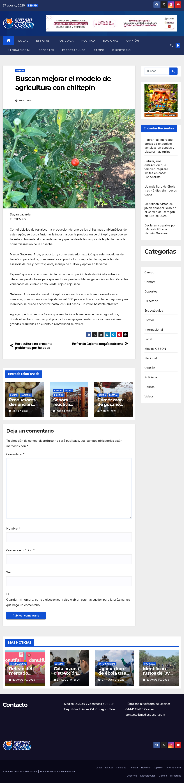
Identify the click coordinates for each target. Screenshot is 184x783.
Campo (99, 50)
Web (9, 572)
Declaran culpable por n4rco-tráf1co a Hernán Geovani (160, 229)
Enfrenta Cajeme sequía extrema (97, 344)
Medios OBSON (155, 348)
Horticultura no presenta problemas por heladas (33, 346)
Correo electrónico (20, 550)
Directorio (121, 50)
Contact (149, 282)
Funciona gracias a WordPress (20, 771)
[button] (171, 45)
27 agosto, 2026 (23, 679)
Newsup (51, 771)
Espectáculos (74, 50)
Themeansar (68, 771)
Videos (149, 396)
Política (88, 40)
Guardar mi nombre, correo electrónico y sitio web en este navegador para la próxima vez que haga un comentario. (68, 602)
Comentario (15, 454)
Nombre (13, 528)
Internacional (19, 50)
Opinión (132, 40)
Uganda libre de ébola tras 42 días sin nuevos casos (160, 190)
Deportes (46, 50)
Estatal (43, 40)
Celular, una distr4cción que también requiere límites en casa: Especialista (156, 169)
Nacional (110, 40)
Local (23, 40)
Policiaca (66, 40)
